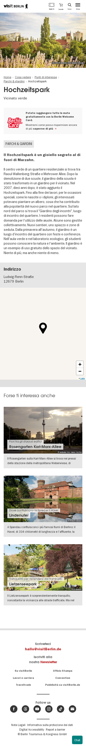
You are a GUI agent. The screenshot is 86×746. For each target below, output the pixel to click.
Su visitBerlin (23, 670)
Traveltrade (23, 684)
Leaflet (82, 378)
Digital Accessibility (31, 729)
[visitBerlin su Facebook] (13, 709)
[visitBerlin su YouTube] (37, 709)
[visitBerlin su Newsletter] (72, 709)
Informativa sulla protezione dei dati (50, 725)
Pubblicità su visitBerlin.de (62, 684)
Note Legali (18, 725)
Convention (62, 678)
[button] (61, 6)
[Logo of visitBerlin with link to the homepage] (16, 6)
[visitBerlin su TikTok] (60, 709)
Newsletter (48, 662)
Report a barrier (55, 729)
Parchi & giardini (19, 144)
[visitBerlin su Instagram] (49, 709)
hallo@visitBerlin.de (43, 649)
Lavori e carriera (23, 678)
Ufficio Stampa (62, 670)
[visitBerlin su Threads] (25, 709)
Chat (77, 740)
